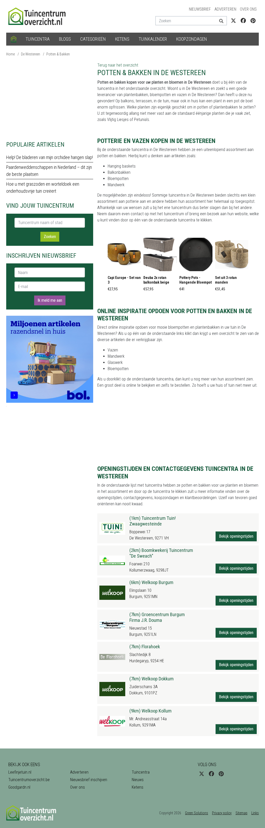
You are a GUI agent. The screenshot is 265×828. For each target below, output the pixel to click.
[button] (124, 266)
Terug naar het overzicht (117, 65)
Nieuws (138, 779)
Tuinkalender (153, 39)
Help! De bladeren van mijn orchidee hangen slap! (49, 157)
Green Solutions (196, 813)
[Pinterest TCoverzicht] (253, 20)
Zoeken (50, 236)
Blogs (65, 39)
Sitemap (241, 813)
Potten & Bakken (58, 54)
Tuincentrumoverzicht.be (29, 779)
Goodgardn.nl (19, 787)
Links (255, 813)
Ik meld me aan (50, 300)
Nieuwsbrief (200, 9)
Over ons (248, 9)
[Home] (13, 39)
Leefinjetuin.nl (19, 772)
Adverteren (225, 9)
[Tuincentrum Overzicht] (39, 15)
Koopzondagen (191, 39)
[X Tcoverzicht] (233, 20)
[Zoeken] (221, 20)
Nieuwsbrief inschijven (88, 779)
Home (10, 54)
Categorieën (93, 39)
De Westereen (30, 54)
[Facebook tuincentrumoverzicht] (243, 20)
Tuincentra (38, 39)
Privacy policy (222, 813)
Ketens (122, 39)
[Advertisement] (49, 98)
